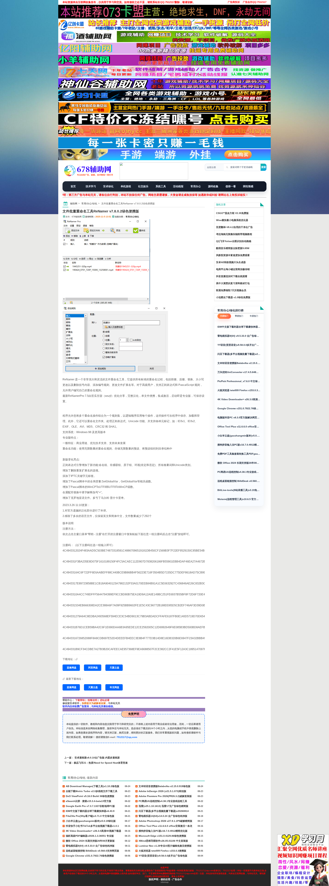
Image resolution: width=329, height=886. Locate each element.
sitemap (164, 882)
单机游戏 (126, 186)
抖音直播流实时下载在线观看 (231, 276)
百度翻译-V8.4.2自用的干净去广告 (234, 227)
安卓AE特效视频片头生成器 (231, 262)
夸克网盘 (114, 687)
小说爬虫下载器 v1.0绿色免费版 (233, 297)
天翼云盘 (114, 667)
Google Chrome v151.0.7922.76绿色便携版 (239, 408)
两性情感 (248, 186)
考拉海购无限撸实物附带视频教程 (234, 234)
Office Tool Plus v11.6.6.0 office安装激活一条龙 (239, 426)
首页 (73, 186)
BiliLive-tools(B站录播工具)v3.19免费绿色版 (239, 490)
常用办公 (196, 186)
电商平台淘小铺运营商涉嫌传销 (233, 269)
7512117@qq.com (127, 737)
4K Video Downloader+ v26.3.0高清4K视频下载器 (239, 399)
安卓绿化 (108, 186)
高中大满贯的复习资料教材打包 (233, 283)
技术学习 (91, 186)
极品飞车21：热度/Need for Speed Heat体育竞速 (101, 762)
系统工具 (161, 186)
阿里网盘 (93, 667)
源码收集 (213, 186)
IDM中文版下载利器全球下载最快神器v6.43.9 (239, 326)
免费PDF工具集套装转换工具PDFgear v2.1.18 (239, 453)
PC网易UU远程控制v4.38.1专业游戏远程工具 (239, 472)
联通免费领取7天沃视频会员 (231, 290)
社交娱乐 (143, 186)
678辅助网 (77, 217)
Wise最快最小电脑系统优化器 (232, 220)
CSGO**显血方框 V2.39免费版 (232, 213)
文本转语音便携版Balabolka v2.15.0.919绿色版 (239, 363)
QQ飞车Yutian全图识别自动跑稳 (233, 241)
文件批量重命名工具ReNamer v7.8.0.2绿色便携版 (101, 211)
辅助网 (73, 203)
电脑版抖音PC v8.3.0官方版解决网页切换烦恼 (239, 417)
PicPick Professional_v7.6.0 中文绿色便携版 (239, 381)
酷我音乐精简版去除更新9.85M (232, 248)
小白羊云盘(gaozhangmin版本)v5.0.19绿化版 (239, 435)
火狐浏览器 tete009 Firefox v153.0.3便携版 (239, 390)
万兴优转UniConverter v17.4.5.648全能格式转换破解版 (239, 372)
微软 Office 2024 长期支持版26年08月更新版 (239, 462)
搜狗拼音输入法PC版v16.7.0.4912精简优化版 (239, 444)
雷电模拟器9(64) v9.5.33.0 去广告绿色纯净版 (239, 335)
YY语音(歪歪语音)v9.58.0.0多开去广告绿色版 (239, 345)
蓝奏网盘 (71, 667)
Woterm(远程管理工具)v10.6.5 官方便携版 (239, 499)
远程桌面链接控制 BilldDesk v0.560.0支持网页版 (239, 481)
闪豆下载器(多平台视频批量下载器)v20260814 (239, 354)
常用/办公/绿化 (89, 203)
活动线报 (178, 186)
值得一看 (231, 186)
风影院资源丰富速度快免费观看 (233, 255)
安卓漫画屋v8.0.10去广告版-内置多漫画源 (97, 757)
